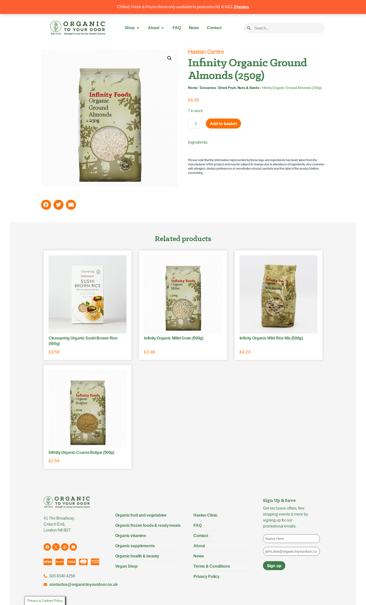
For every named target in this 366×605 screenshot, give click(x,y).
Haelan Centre (206, 51)
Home (192, 88)
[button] (169, 58)
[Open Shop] (138, 28)
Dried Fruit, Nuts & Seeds (238, 88)
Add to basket (223, 123)
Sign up (274, 565)
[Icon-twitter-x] (56, 547)
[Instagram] (64, 547)
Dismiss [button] (241, 7)
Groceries (208, 88)
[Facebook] (47, 547)
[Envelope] (73, 547)
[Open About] (163, 28)
